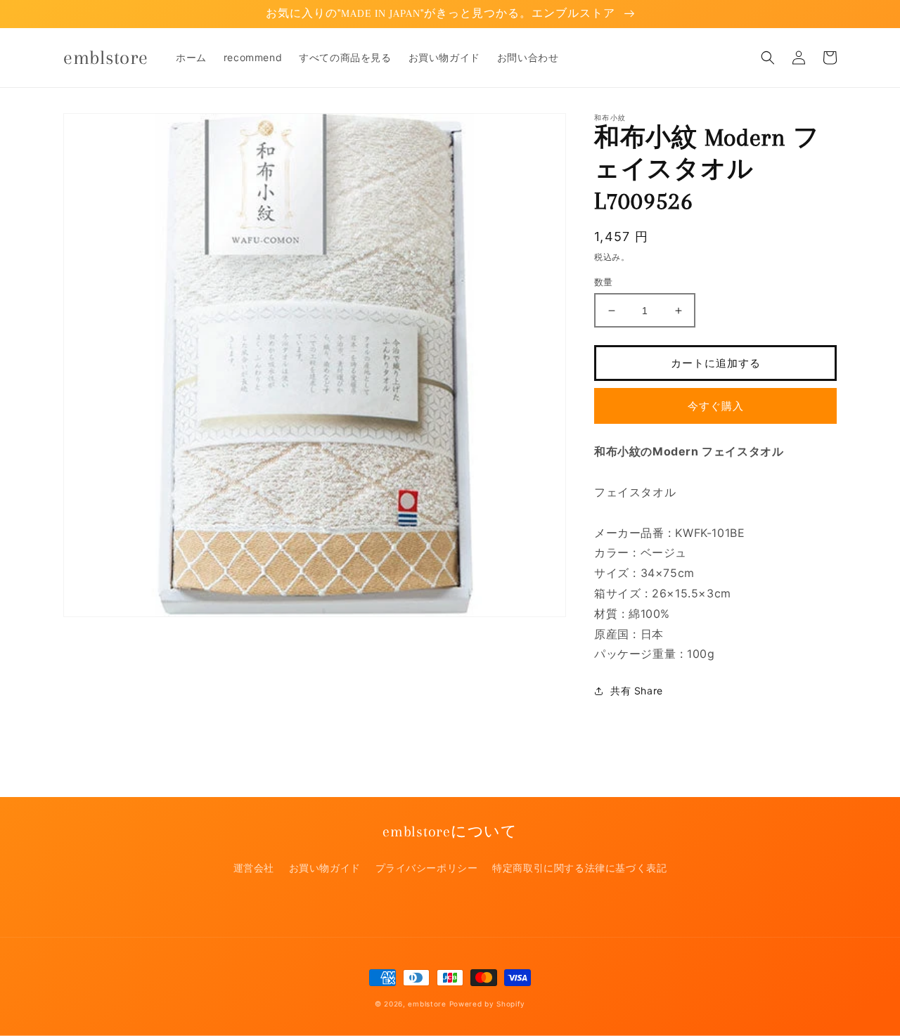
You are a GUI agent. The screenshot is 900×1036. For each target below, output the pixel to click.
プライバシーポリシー (426, 868)
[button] (767, 57)
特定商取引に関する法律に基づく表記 (579, 868)
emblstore (427, 1003)
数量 (603, 281)
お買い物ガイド (325, 868)
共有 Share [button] (636, 691)
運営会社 (253, 868)
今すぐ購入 (716, 406)
